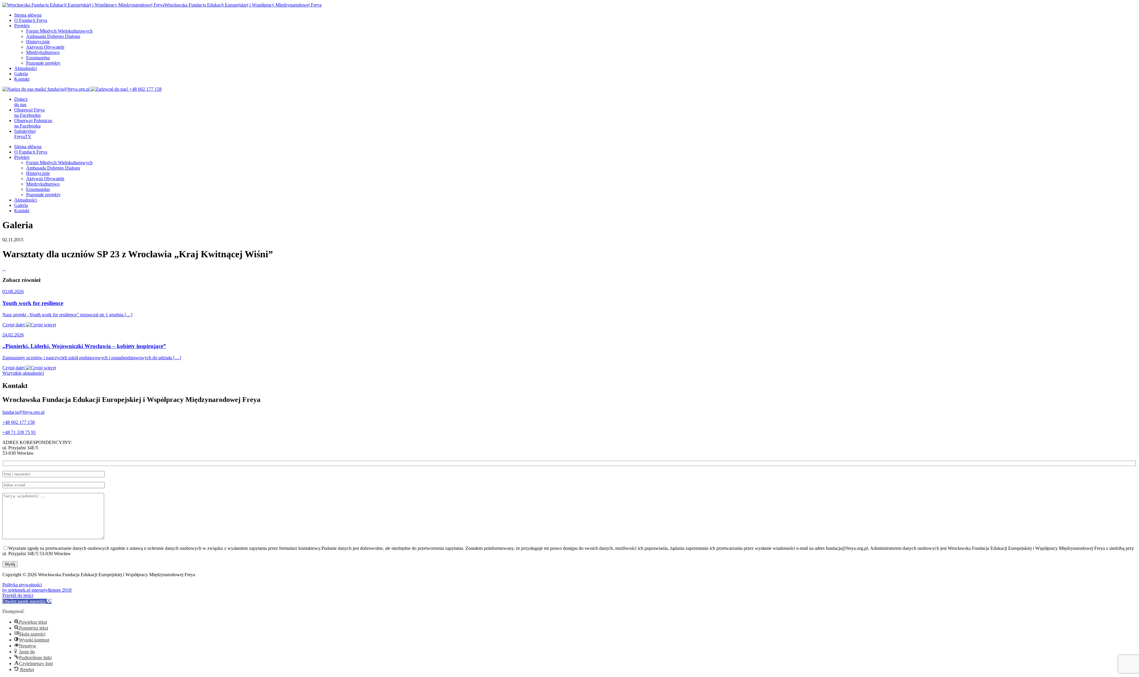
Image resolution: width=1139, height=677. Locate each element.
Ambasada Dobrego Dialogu (53, 36)
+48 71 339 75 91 (19, 432)
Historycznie (38, 41)
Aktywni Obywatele (45, 47)
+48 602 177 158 (18, 422)
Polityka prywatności (22, 584)
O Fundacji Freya (30, 20)
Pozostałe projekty (43, 63)
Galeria (21, 73)
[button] (26, 601)
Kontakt (21, 79)
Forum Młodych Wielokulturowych (59, 30)
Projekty (22, 25)
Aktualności (25, 68)
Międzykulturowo (43, 52)
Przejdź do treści (17, 595)
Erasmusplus (38, 57)
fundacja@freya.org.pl (23, 412)
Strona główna (28, 14)
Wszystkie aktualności (23, 373)
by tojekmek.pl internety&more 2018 (36, 590)
